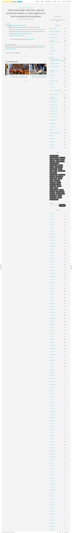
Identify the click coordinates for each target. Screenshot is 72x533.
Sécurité (61, 189)
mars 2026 (52, 228)
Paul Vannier (57, 180)
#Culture (29, 33)
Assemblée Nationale (54, 157)
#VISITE (11, 25)
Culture (7, 52)
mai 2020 (51, 432)
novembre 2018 (53, 486)
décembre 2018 (53, 483)
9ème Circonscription (54, 155)
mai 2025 (51, 258)
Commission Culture (60, 161)
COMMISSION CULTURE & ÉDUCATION (57, 60)
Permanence (52, 182)
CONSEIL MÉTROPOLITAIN (55, 31)
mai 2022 (51, 366)
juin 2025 (51, 255)
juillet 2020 (52, 426)
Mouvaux (52, 176)
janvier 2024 (52, 306)
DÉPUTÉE (29, 7)
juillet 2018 (52, 492)
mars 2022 (52, 372)
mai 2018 (51, 495)
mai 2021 (51, 399)
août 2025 (52, 249)
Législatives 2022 (61, 170)
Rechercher (51, 203)
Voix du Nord (53, 197)
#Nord (14, 48)
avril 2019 (51, 471)
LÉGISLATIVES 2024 (53, 104)
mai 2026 (51, 222)
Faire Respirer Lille (58, 167)
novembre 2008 (53, 523)
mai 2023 (51, 330)
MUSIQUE (52, 47)
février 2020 (52, 441)
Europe (52, 167)
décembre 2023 (53, 309)
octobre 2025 (52, 243)
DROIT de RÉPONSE (53, 94)
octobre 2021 (52, 387)
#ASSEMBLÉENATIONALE (19, 25)
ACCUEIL (37, 1)
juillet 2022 (52, 360)
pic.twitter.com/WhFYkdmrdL (16, 35)
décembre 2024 (53, 273)
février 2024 (52, 303)
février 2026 (52, 231)
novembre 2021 (53, 384)
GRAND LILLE (52, 74)
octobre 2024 (52, 279)
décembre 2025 (53, 237)
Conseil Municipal (53, 165)
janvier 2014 (52, 507)
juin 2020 (51, 429)
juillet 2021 (52, 393)
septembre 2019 (53, 456)
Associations (62, 157)
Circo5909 (52, 161)
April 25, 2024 (31, 39)
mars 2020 (52, 438)
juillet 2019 (52, 462)
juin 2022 (51, 363)
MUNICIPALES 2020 (53, 107)
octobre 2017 (52, 504)
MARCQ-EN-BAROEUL (54, 80)
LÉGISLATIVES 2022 (53, 101)
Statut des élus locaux (54, 189)
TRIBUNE (52, 144)
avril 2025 (51, 261)
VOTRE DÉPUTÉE (48, 1)
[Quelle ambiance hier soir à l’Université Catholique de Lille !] (15, 69)
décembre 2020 (53, 411)
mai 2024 (51, 294)
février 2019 (52, 477)
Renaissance (53, 186)
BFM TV (52, 159)
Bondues (57, 159)
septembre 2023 (53, 318)
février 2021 (52, 408)
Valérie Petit (52, 193)
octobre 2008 (52, 526)
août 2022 (52, 357)
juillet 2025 (52, 252)
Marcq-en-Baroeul (53, 174)
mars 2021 (52, 405)
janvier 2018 (52, 501)
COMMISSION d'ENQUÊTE (55, 63)
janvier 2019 (52, 480)
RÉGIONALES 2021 (53, 119)
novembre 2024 (53, 276)
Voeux (59, 195)
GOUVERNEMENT (53, 123)
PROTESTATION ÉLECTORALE (55, 132)
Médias (60, 178)
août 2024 (52, 285)
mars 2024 (52, 300)
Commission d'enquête (54, 163)
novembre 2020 (53, 414)
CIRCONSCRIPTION (53, 70)
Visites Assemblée (16, 52)
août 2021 (52, 390)
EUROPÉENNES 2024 (54, 98)
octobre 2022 (52, 351)
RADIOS (51, 135)
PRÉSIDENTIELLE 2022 (54, 113)
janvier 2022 (52, 378)
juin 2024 (51, 291)
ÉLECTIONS (54, 1)
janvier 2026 (52, 234)
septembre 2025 (53, 246)
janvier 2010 (52, 520)
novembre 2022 (53, 348)
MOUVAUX (52, 83)
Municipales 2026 (53, 178)
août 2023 (52, 321)
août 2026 (52, 213)
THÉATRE (52, 53)
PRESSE (51, 129)
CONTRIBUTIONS (53, 37)
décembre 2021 (53, 381)
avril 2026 (51, 225)
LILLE (33, 7)
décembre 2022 (53, 345)
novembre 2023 (53, 312)
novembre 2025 (53, 240)
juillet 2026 (52, 216)
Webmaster (26, 19)
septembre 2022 (53, 354)
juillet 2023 (52, 324)
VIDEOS (51, 147)
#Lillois (18, 29)
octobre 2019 (52, 453)
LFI (51, 170)
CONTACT (63, 1)
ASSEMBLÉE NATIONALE (22, 7)
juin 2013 (51, 517)
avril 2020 (51, 435)
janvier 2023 (52, 342)
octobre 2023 (52, 315)
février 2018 (52, 498)
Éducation (59, 197)
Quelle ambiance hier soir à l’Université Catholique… (15, 75)
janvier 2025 (52, 270)
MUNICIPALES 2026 (53, 110)
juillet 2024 (52, 288)
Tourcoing (52, 191)
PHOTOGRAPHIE (53, 50)
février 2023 (52, 339)
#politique (39, 29)
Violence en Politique (60, 193)
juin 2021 (51, 396)
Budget (62, 159)
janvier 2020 (52, 444)
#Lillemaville (16, 33)
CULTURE (52, 40)
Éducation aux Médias (54, 199)
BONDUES (52, 71)
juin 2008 (51, 529)
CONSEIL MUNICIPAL (54, 34)
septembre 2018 (53, 489)
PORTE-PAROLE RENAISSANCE (55, 90)
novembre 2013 (53, 511)
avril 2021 (51, 402)
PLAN (59, 1)
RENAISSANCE (53, 138)
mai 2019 (51, 468)
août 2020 (52, 423)
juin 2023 (51, 327)
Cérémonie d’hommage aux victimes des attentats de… (36, 75)
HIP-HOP (51, 44)
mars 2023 (52, 336)
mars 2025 (52, 264)
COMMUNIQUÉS (53, 28)
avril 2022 (51, 369)
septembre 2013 (53, 514)
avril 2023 (51, 333)
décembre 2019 (53, 447)
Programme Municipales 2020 (55, 184)
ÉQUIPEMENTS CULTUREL (54, 41)
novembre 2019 (53, 450)
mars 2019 (52, 474)
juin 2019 (51, 465)
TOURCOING (52, 86)
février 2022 (52, 375)
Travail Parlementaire (60, 191)
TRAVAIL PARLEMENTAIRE (54, 66)
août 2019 (52, 459)
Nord (51, 180)
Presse (58, 182)
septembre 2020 (53, 420)
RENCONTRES (52, 141)
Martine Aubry (62, 174)
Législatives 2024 (53, 172)
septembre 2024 (53, 282)
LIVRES (42, 1)
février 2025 (52, 267)
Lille (11, 52)
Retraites (59, 186)
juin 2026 (51, 219)
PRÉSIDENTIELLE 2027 (54, 116)
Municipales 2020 (59, 176)
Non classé (52, 126)
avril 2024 (51, 297)
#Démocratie (23, 33)
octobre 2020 (52, 417)
